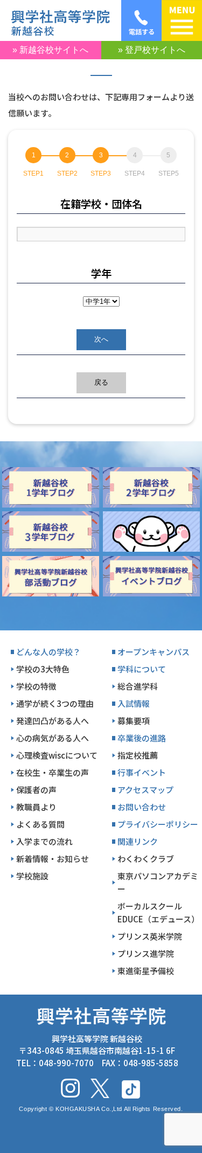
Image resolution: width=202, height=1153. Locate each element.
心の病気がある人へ (52, 738)
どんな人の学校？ (48, 651)
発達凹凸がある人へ (52, 720)
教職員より (36, 806)
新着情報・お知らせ (52, 858)
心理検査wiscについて (56, 755)
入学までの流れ (44, 841)
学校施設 (32, 875)
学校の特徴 (36, 686)
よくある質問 (40, 824)
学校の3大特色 (42, 669)
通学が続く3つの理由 (55, 703)
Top (189, 1121)
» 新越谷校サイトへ (50, 49)
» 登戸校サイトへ (151, 49)
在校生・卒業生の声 (52, 772)
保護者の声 (36, 789)
